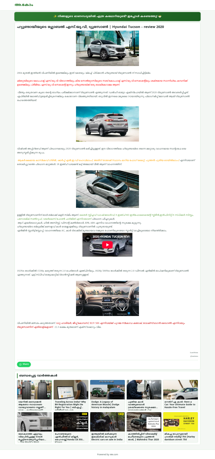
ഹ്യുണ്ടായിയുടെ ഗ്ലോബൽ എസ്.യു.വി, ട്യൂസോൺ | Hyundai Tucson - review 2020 (90, 27)
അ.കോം (24, 5)
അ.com (114, 454)
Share (26, 364)
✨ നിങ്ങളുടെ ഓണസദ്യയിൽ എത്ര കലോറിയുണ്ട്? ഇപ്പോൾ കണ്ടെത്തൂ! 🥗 (107, 16)
